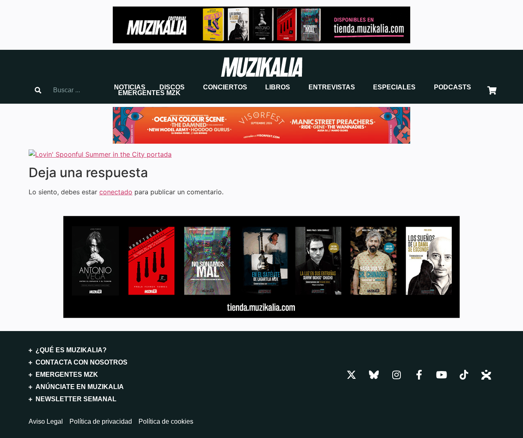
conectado (115, 192)
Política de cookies (166, 421)
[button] (129, 87)
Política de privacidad (100, 421)
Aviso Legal (46, 421)
